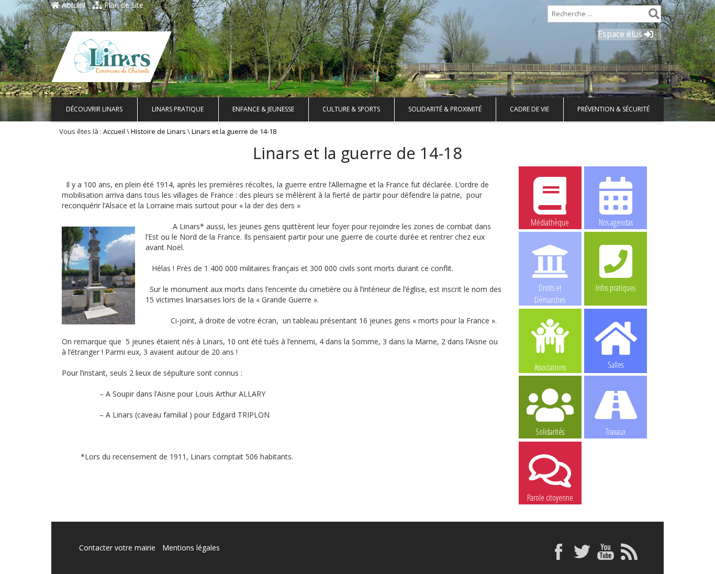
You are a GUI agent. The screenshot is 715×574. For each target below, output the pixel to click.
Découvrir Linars (94, 109)
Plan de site (122, 5)
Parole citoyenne (550, 497)
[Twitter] (582, 557)
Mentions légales (191, 548)
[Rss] (629, 557)
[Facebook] (558, 557)
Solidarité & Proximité (445, 109)
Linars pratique (178, 109)
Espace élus (621, 34)
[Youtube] (605, 557)
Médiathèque (550, 222)
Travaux (615, 431)
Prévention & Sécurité (613, 109)
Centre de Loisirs (615, 497)
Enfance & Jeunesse (263, 109)
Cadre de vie (529, 109)
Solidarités (549, 431)
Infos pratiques (615, 288)
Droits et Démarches (549, 288)
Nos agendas (616, 222)
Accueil (72, 5)
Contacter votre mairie (117, 548)
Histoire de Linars (158, 131)
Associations (550, 367)
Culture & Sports (351, 109)
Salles (615, 364)
